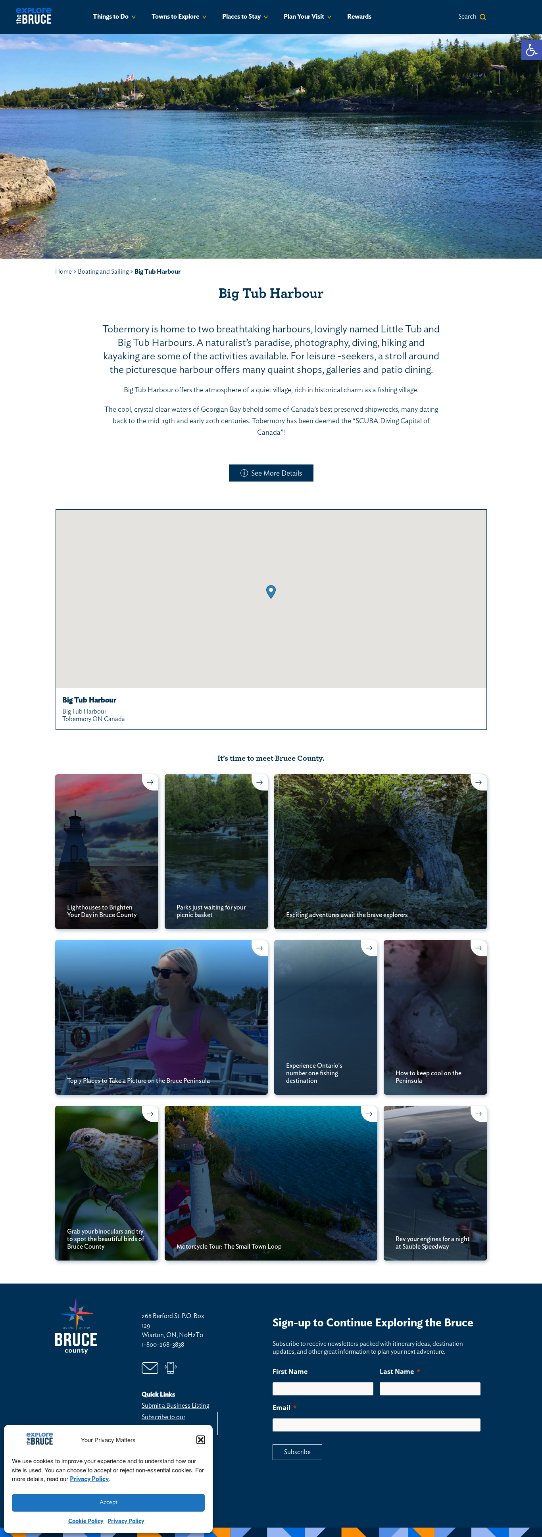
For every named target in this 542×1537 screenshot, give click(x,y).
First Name (290, 1371)
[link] (531, 50)
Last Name (397, 1371)
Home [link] (63, 272)
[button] (201, 1440)
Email (281, 1407)
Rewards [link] (359, 16)
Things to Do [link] (111, 16)
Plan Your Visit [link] (304, 16)
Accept (108, 1502)
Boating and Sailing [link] (103, 272)
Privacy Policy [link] (89, 1479)
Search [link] (467, 16)
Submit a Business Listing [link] (175, 1406)
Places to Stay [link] (241, 16)
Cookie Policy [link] (86, 1521)
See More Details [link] (276, 473)
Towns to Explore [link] (175, 16)
